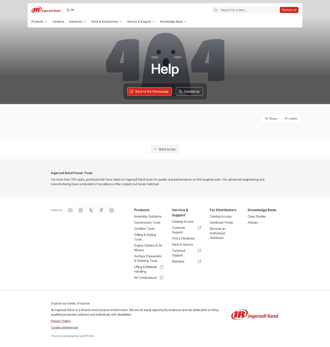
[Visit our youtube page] (70, 210)
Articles (253, 222)
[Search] (215, 10)
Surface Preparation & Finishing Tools (148, 258)
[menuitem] (40, 22)
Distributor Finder (221, 222)
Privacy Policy (61, 321)
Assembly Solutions (147, 216)
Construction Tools (147, 222)
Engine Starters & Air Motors (148, 248)
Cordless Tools (144, 229)
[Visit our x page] (91, 210)
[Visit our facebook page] (101, 210)
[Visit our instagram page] (80, 210)
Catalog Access (183, 221)
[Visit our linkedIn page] (111, 210)
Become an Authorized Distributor (218, 233)
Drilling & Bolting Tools (145, 237)
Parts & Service (182, 244)
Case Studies (257, 216)
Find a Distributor (183, 238)
